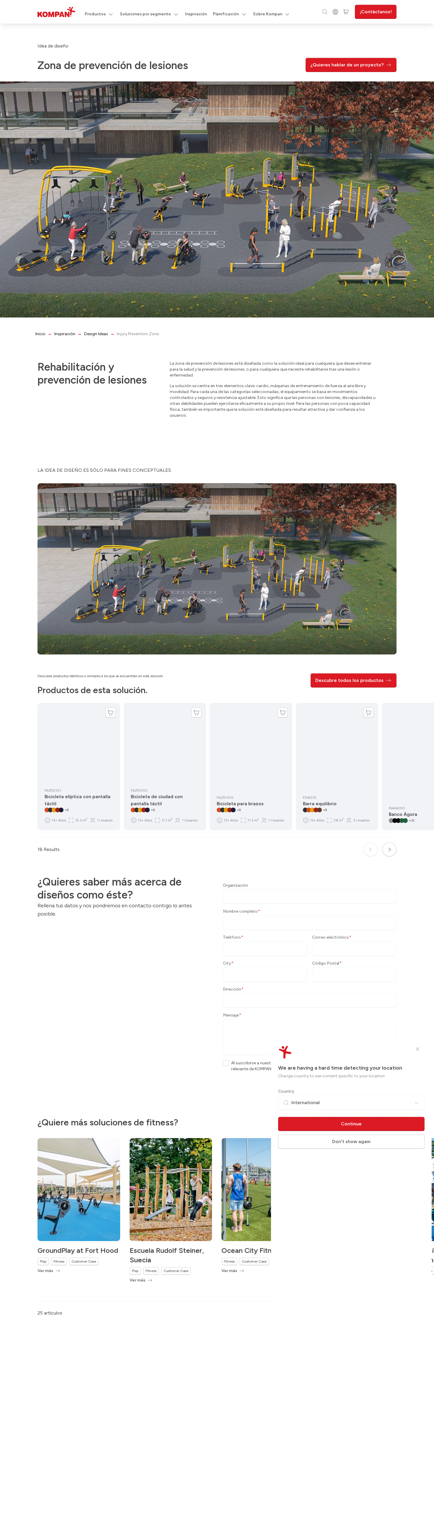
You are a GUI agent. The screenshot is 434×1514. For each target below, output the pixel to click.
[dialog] (217, 757)
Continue (351, 1124)
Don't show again (351, 1141)
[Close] (417, 1049)
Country (286, 1091)
